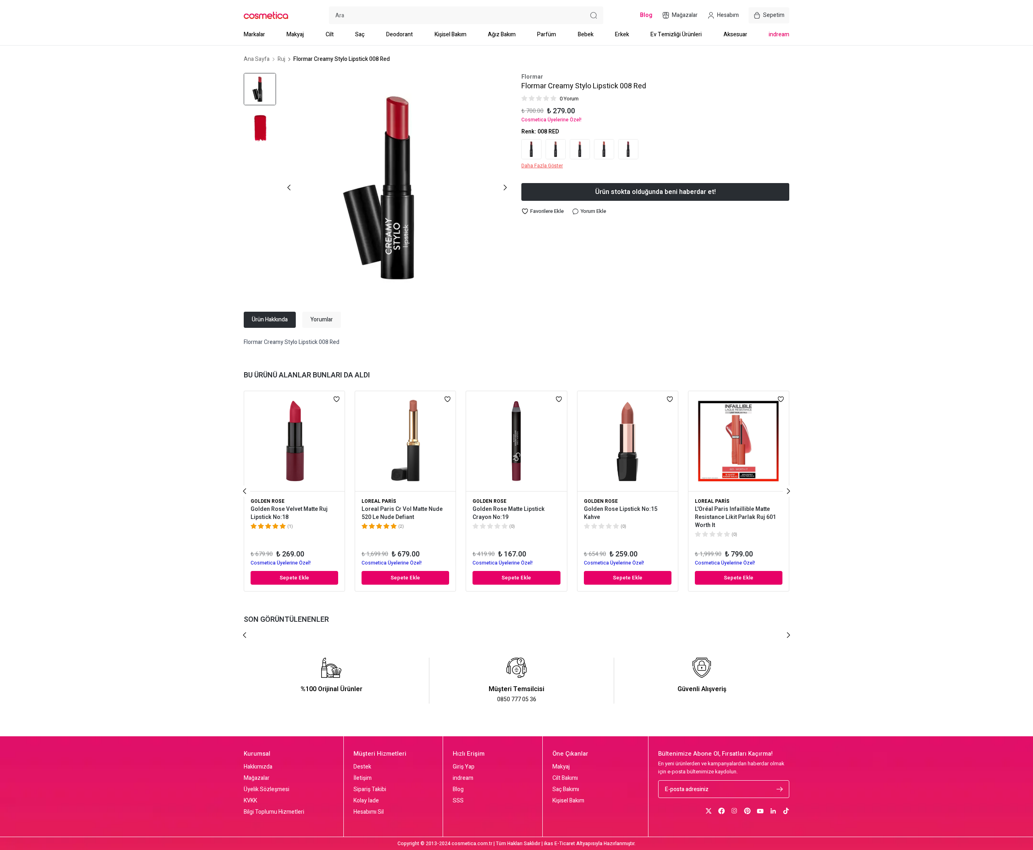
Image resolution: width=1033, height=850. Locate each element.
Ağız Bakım (502, 34)
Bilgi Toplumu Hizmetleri (274, 812)
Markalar (254, 34)
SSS (458, 801)
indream (779, 34)
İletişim (362, 778)
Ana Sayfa (257, 59)
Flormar (532, 77)
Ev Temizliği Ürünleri (676, 34)
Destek (362, 767)
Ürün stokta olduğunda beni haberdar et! (655, 192)
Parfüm (546, 34)
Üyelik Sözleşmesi (266, 789)
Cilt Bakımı (565, 778)
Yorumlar (321, 319)
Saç (360, 34)
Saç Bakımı (565, 789)
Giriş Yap (464, 767)
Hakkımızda (258, 767)
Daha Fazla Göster (542, 165)
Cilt (330, 34)
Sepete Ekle (294, 577)
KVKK (250, 801)
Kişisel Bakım (450, 34)
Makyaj (295, 34)
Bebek (586, 34)
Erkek (622, 34)
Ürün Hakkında (270, 319)
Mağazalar (257, 778)
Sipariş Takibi (369, 789)
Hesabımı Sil (368, 812)
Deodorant (399, 34)
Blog (458, 789)
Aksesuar (735, 34)
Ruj (281, 59)
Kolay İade (366, 801)
